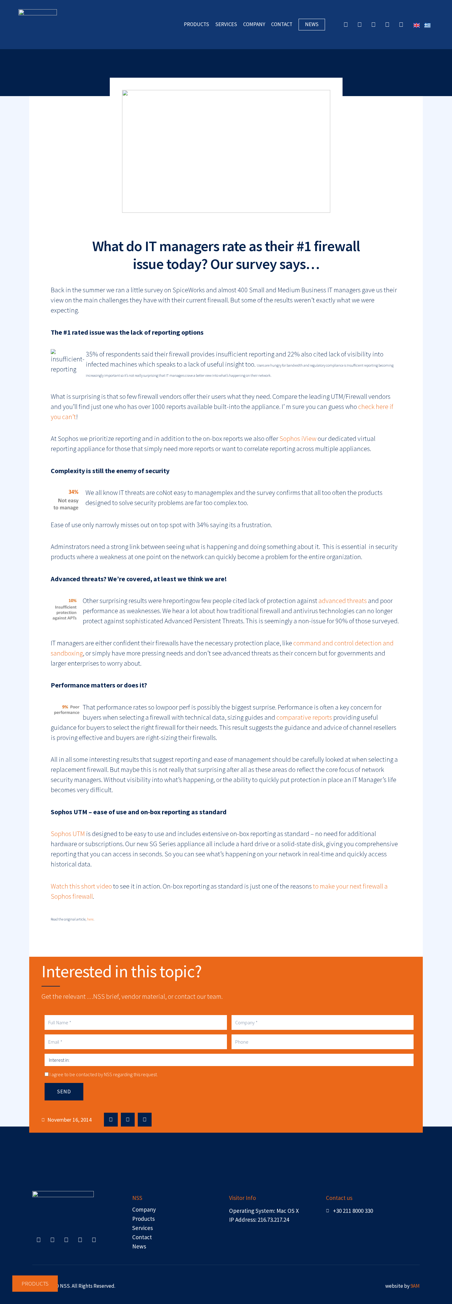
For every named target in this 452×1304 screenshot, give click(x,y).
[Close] (307, 550)
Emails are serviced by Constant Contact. (272, 721)
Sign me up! (226, 744)
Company (149, 681)
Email (144, 591)
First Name (150, 621)
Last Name (150, 651)
